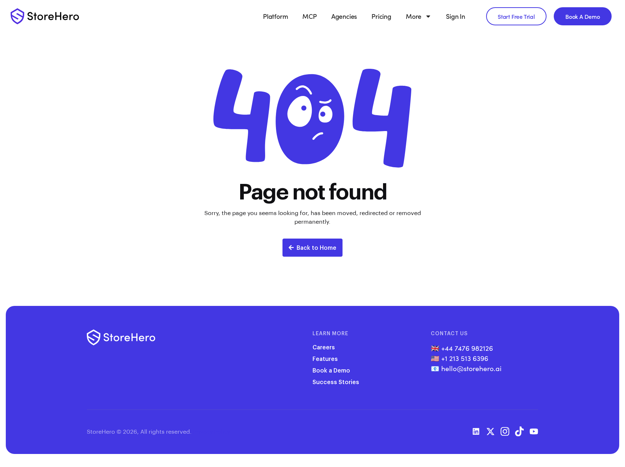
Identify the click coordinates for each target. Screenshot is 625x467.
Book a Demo (331, 370)
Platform (275, 16)
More (413, 16)
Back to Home (316, 247)
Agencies (344, 16)
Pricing (381, 16)
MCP (309, 16)
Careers (323, 347)
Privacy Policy (211, 431)
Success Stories (335, 381)
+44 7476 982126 (467, 348)
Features (325, 358)
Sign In (455, 16)
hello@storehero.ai (471, 368)
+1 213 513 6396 (464, 358)
